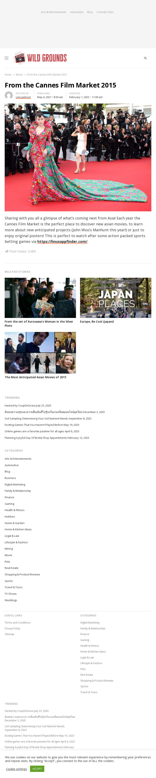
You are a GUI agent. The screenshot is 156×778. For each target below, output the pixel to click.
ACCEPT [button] (37, 768)
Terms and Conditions (18, 622)
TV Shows (11, 593)
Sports (9, 581)
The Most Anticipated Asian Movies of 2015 (35, 377)
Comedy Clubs (105, 12)
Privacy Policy (12, 628)
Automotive (76, 12)
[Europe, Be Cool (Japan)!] (115, 280)
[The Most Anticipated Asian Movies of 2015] (40, 334)
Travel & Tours (14, 587)
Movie (8, 555)
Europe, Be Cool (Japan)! (97, 321)
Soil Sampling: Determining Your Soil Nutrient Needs (36, 418)
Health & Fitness (15, 510)
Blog (90, 12)
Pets (7, 561)
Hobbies (10, 516)
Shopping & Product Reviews (22, 574)
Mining (9, 548)
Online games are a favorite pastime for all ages (34, 431)
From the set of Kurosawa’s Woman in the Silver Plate (39, 323)
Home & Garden (15, 523)
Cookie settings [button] (16, 769)
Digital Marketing (15, 484)
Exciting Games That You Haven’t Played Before (34, 425)
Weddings (11, 600)
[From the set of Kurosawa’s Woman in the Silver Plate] (40, 280)
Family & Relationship (18, 491)
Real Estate (11, 568)
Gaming (9, 504)
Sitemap (9, 634)
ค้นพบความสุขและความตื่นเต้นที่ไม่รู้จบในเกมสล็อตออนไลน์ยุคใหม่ (43, 412)
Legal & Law (12, 536)
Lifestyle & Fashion (16, 542)
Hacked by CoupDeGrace (20, 405)
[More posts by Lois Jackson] (9, 94)
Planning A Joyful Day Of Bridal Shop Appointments (36, 438)
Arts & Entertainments (53, 12)
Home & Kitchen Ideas (18, 529)
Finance (9, 497)
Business (10, 478)
